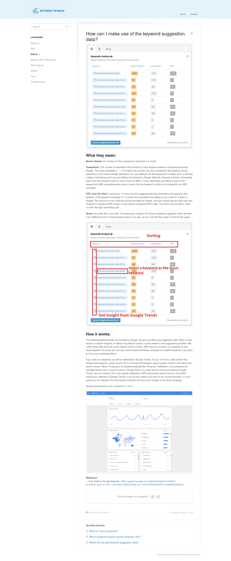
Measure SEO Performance (43, 59)
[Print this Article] (191, 33)
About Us (35, 43)
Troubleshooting (38, 81)
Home (183, 14)
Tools (33, 76)
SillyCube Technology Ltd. (168, 554)
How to (34, 54)
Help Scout (196, 554)
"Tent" (130, 386)
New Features (37, 65)
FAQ (33, 48)
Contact (194, 14)
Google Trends (159, 359)
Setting (34, 70)
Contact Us (106, 512)
